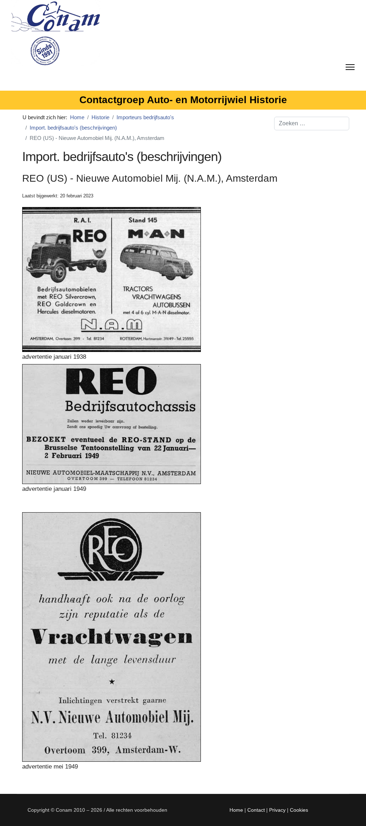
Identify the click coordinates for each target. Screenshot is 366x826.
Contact (256, 810)
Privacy (277, 810)
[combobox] (311, 123)
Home (236, 810)
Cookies (299, 810)
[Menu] (350, 65)
